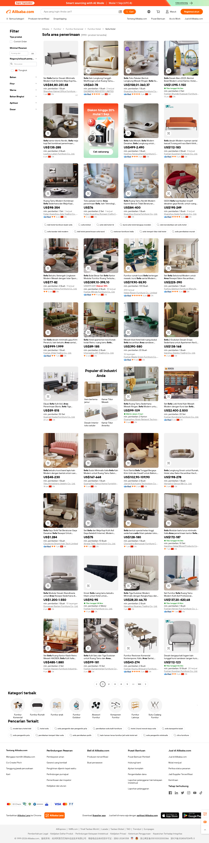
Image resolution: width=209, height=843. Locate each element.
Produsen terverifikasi (97, 757)
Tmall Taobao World (89, 829)
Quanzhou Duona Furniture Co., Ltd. (140, 214)
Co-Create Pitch (14, 762)
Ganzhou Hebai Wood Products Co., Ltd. (181, 546)
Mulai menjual (174, 762)
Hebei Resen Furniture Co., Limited (140, 292)
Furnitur (57, 29)
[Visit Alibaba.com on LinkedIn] (176, 793)
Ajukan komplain (135, 768)
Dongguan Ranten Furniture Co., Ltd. (60, 606)
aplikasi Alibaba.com (147, 815)
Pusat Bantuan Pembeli (139, 757)
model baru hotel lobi (22, 729)
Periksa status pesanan (179, 768)
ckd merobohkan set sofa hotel (173, 225)
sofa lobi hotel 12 (107, 225)
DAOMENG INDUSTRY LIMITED (99, 91)
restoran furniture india (124, 232)
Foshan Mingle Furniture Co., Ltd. (99, 292)
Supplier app (99, 815)
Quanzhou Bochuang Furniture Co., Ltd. (141, 91)
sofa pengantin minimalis (157, 735)
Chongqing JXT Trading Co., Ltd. (99, 353)
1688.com (73, 829)
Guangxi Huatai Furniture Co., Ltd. (59, 417)
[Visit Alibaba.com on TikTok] (201, 793)
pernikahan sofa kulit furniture (109, 729)
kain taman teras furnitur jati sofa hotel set (118, 735)
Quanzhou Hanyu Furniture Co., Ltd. (60, 288)
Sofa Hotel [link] (110, 29)
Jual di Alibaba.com (177, 757)
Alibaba (45, 29)
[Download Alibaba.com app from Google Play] (192, 815)
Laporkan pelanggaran (138, 788)
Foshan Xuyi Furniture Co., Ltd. (98, 608)
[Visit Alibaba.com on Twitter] (182, 793)
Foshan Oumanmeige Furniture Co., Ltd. (101, 668)
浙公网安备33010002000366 (154, 838)
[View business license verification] (132, 838)
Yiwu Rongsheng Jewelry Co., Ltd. (59, 483)
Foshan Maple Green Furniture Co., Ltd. (141, 357)
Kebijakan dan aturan (56, 786)
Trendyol (137, 829)
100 (139, 684)
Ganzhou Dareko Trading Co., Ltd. (179, 353)
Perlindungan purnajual (57, 774)
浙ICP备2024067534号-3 (183, 838)
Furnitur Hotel (94, 29)
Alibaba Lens (23, 815)
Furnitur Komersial (74, 29)
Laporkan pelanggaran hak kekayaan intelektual (145, 781)
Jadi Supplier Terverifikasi (180, 774)
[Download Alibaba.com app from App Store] (170, 815)
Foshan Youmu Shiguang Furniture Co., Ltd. (141, 668)
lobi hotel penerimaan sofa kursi (91, 232)
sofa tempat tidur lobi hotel (154, 232)
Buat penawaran (95, 762)
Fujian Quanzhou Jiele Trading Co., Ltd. (60, 214)
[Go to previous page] (96, 684)
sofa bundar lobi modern (57, 232)
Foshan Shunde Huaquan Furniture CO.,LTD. (181, 94)
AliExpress (61, 829)
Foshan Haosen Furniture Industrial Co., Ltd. (60, 668)
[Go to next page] (145, 684)
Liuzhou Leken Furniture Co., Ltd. (59, 154)
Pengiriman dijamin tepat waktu (61, 768)
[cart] (159, 12)
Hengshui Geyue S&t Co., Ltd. (178, 483)
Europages (149, 829)
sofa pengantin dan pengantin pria (72, 729)
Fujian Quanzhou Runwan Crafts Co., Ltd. (101, 214)
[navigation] (23, 357)
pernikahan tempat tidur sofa (51, 735)
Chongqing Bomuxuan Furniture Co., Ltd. (141, 543)
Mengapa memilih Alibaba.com (20, 757)
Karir (8, 774)
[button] (120, 11)
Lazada (104, 829)
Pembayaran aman (55, 757)
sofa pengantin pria (21, 735)
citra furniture (183, 735)
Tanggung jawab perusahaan (19, 768)
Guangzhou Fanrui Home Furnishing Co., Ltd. (101, 483)
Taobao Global (117, 829)
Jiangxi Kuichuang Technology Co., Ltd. (141, 483)
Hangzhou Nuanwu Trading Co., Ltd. (140, 606)
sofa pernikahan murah (185, 232)
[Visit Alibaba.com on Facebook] (170, 793)
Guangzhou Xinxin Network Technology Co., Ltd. (141, 419)
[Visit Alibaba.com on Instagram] (188, 793)
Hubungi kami (134, 762)
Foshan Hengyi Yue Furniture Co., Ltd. (181, 608)
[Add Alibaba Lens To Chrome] (54, 815)
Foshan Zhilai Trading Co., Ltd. (57, 353)
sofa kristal (86, 225)
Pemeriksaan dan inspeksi (59, 780)
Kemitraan (173, 780)
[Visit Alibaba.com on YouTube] (195, 793)
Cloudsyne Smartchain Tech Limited (60, 543)
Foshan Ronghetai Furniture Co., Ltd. (181, 417)
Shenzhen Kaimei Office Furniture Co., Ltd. (60, 91)
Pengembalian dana (137, 774)
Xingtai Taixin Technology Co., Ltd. (100, 543)
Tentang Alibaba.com (16, 750)
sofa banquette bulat (174, 729)
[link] (205, 814)
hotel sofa (44, 729)
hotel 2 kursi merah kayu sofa (143, 729)
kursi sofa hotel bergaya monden (137, 225)
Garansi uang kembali (57, 762)
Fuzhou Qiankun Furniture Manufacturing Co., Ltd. (181, 288)
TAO (128, 829)
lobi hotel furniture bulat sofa (59, 225)
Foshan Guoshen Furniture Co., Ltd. (181, 154)
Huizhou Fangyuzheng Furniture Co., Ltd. (141, 154)
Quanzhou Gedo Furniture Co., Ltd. (180, 214)
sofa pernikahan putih (82, 735)
